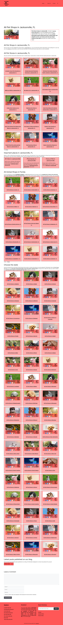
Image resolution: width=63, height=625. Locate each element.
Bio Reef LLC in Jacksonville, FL (31, 90)
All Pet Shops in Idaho (13, 352)
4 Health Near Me (7, 607)
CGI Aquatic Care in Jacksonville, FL (50, 90)
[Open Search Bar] (57, 3)
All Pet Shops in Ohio (50, 470)
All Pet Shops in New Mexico (31, 453)
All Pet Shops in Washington (50, 537)
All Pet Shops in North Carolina (13, 470)
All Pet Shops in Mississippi (12, 420)
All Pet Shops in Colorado (50, 300)
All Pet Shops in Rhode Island (13, 504)
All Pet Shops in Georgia (31, 336)
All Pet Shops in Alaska (31, 284)
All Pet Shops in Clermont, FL (50, 258)
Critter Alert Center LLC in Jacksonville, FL (13, 108)
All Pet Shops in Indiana (50, 352)
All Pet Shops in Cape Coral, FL (50, 241)
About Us (49, 3)
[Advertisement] (31, 14)
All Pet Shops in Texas (31, 520)
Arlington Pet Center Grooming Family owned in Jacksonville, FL (50, 71)
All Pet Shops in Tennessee (12, 520)
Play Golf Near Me (7, 614)
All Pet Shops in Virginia (31, 537)
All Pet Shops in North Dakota (31, 470)
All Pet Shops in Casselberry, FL (12, 258)
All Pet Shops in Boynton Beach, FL (31, 224)
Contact (54, 3)
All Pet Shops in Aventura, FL (50, 189)
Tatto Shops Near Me (8, 619)
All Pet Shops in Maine (31, 386)
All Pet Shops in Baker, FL (13, 206)
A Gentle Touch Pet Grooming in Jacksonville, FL (12, 71)
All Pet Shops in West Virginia (13, 554)
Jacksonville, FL (28, 47)
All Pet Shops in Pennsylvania (50, 487)
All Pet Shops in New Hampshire (50, 436)
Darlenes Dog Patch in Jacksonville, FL (31, 108)
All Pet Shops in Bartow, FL (31, 206)
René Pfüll (6, 617)
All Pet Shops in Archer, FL (13, 189)
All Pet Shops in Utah (50, 520)
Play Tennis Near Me (8, 616)
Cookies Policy (41, 613)
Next (7, 149)
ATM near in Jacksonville (51, 165)
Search (56, 608)
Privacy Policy (41, 615)
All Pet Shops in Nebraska (13, 436)
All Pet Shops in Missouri (31, 420)
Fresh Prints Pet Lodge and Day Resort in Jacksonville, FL (13, 145)
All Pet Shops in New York (50, 453)
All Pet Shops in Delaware (31, 318)
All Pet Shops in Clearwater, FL (31, 258)
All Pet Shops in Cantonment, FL (31, 241)
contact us (9, 48)
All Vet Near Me (7, 611)
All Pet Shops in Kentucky (50, 369)
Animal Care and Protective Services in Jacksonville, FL (31, 71)
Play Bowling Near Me (8, 612)
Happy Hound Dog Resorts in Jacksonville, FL (50, 145)
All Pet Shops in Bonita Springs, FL (13, 224)
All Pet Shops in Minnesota (50, 403)
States (43, 3)
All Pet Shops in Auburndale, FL (31, 189)
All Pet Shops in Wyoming (50, 554)
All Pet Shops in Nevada (31, 436)
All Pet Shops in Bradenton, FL (50, 224)
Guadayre (6, 605)
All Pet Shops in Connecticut (13, 318)
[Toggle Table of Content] (11, 564)
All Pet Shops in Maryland (50, 386)
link (29, 616)
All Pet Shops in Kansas (31, 369)
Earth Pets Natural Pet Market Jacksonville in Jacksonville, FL (50, 108)
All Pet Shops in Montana (50, 420)
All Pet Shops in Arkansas (13, 300)
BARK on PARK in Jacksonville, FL (13, 90)
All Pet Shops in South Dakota (50, 504)
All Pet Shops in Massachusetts (13, 403)
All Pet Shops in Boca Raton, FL (50, 206)
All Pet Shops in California (31, 300)
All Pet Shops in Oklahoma (13, 487)
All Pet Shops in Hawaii (50, 336)
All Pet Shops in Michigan (31, 403)
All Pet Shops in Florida (12, 336)
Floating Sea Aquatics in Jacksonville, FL (50, 127)
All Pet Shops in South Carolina (31, 504)
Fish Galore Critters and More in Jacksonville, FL (31, 127)
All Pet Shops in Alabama (13, 284)
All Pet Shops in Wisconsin (31, 554)
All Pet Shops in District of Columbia (50, 318)
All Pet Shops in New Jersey (12, 453)
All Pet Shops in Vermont (13, 537)
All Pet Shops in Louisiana (13, 386)
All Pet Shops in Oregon (31, 487)
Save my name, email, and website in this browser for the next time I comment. (20, 594)
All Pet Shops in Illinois (31, 352)
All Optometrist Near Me (8, 609)
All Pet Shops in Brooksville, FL (13, 241)
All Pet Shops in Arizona (50, 284)
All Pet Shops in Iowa (13, 369)
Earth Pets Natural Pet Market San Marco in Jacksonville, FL (13, 127)
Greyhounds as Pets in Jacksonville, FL (31, 145)
